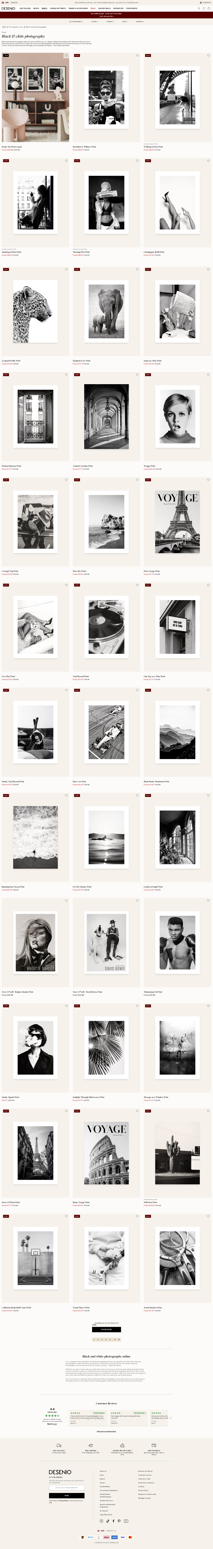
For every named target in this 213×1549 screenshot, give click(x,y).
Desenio (113, 1543)
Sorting (139, 21)
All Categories (75, 21)
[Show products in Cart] (208, 8)
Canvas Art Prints (58, 8)
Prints (44, 8)
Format (109, 21)
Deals (93, 8)
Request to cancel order (147, 1494)
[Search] (199, 8)
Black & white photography (36, 27)
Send (67, 1496)
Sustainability (105, 1487)
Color (93, 21)
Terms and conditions (146, 1483)
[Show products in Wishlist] (203, 8)
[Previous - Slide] (66, 1418)
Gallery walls (104, 8)
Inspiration (118, 8)
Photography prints (16, 27)
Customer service (145, 1475)
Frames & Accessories (78, 8)
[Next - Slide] (171, 1418)
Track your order (144, 1479)
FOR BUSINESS (131, 8)
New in (36, 8)
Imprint (102, 1479)
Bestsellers (25, 8)
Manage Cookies (144, 1498)
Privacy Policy (63, 1501)
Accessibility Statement (109, 1490)
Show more (106, 1329)
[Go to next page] (119, 1340)
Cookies (141, 1487)
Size (124, 21)
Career (102, 1483)
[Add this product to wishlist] (66, 55)
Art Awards (104, 1511)
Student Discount (106, 1501)
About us (103, 1471)
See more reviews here (106, 1431)
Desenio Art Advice (145, 1471)
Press (102, 1475)
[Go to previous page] (94, 1340)
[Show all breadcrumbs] (4, 27)
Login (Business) (106, 1515)
